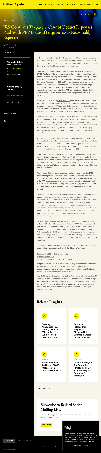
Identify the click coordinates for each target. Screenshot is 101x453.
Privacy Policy (90, 441)
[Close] (97, 424)
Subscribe (9, 440)
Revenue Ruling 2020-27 (48, 58)
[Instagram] (26, 440)
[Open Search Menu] (97, 4)
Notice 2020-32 (63, 101)
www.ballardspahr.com (45, 257)
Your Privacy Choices (81, 445)
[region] (80, 436)
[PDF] (95, 14)
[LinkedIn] (18, 440)
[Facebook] (30, 440)
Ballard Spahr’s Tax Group (75, 248)
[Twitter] (22, 440)
